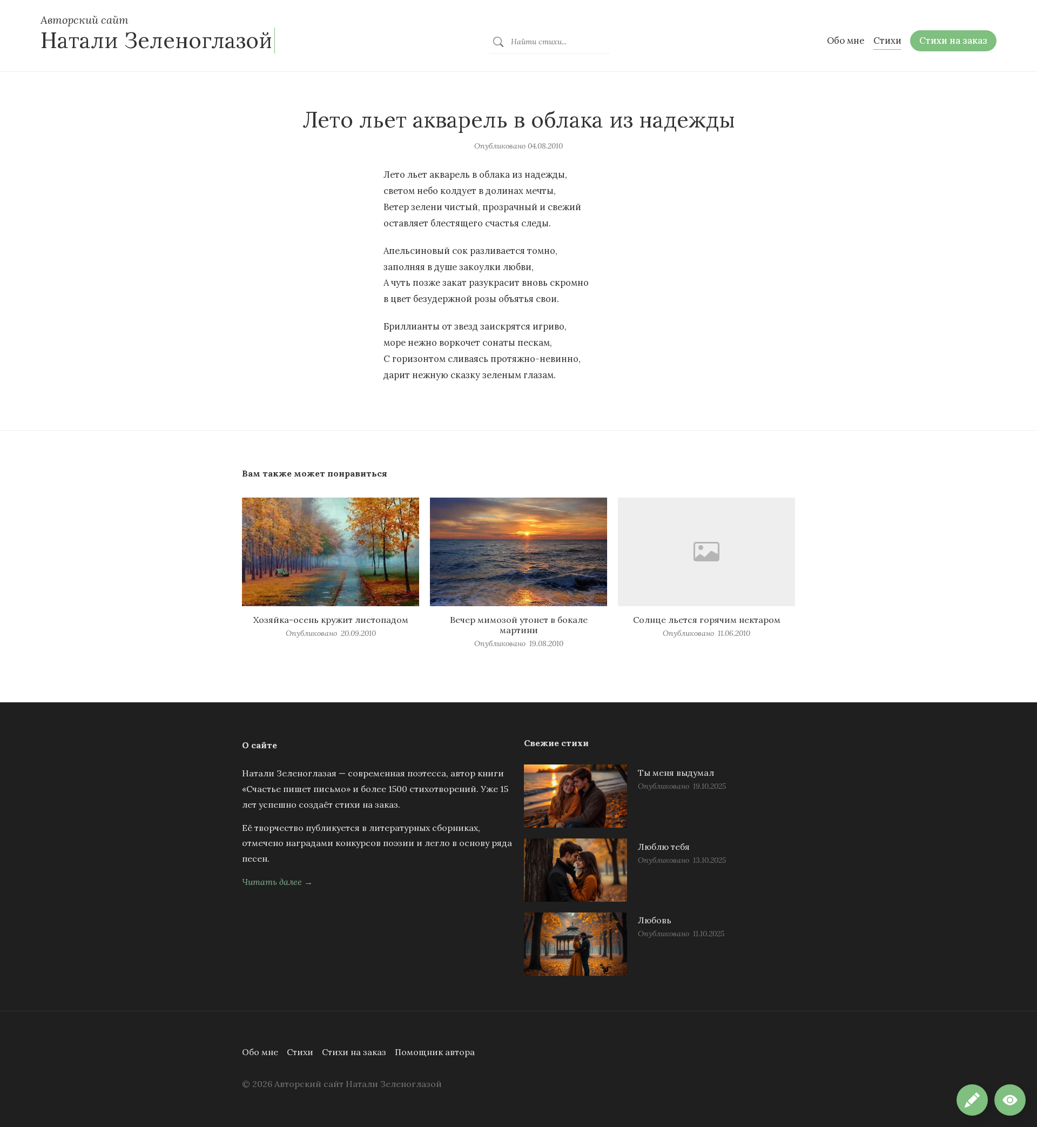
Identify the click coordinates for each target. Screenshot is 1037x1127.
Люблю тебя (664, 846)
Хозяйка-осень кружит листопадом (330, 619)
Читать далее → (277, 881)
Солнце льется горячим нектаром (706, 619)
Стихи (300, 1051)
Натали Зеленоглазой (156, 40)
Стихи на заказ (354, 1051)
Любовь (654, 920)
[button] (1010, 1100)
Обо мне (260, 1051)
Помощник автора (435, 1051)
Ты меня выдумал (676, 772)
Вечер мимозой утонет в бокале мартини (519, 624)
